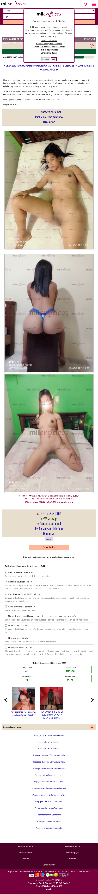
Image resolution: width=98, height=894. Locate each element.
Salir (54, 59)
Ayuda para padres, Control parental (49, 46)
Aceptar (45, 59)
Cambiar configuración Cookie (49, 43)
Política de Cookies (49, 40)
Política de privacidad (49, 49)
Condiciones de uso (49, 52)
